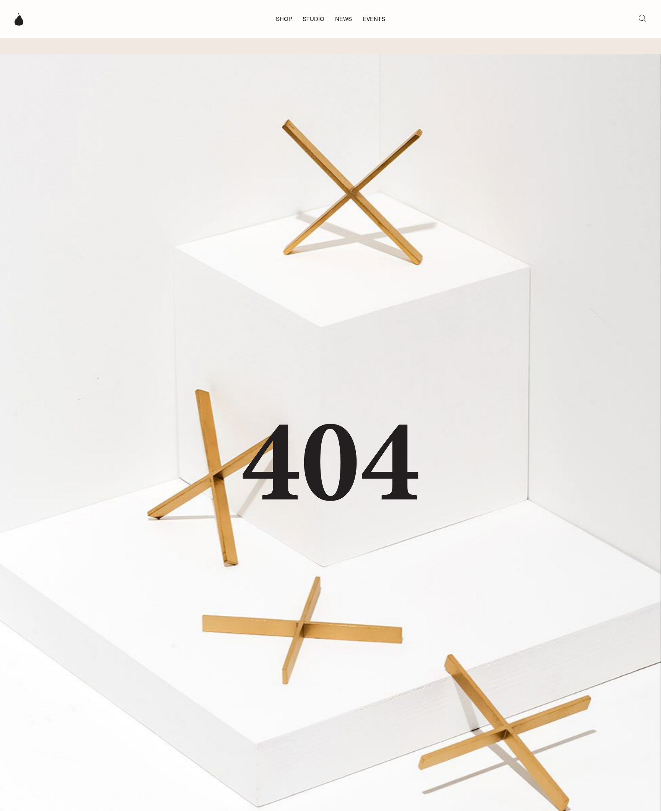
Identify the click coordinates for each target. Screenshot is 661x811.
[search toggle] (642, 18)
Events (374, 19)
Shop (284, 19)
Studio (313, 19)
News (343, 19)
